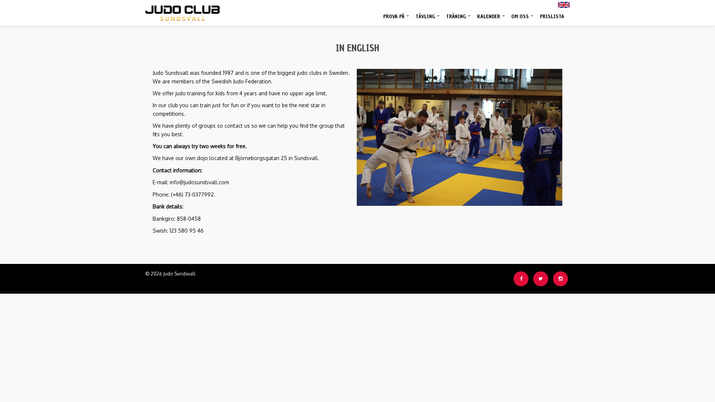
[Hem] (182, 11)
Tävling (428, 19)
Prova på (396, 19)
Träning (458, 19)
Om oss (522, 19)
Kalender (491, 19)
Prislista (552, 16)
